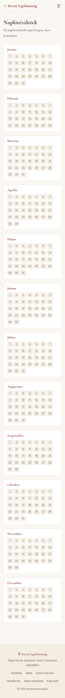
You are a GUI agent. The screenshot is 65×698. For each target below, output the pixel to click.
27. (43, 76)
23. (16, 76)
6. (43, 56)
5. (37, 56)
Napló (29, 673)
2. (17, 56)
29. (10, 83)
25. (30, 76)
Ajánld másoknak (33, 681)
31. (23, 83)
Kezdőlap (16, 673)
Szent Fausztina (45, 673)
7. (50, 56)
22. (10, 76)
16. (16, 69)
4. (30, 56)
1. (10, 56)
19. (36, 69)
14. (50, 62)
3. (23, 56)
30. (16, 83)
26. (36, 76)
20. (43, 69)
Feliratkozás (13, 681)
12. (36, 62)
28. (50, 76)
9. (17, 62)
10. (23, 62)
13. (43, 62)
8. (10, 62)
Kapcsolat (52, 681)
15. (10, 69)
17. (23, 69)
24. (23, 76)
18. (30, 69)
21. (50, 69)
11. (30, 62)
